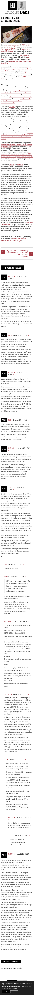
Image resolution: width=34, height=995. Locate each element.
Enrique (17, 12)
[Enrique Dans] (17, 5)
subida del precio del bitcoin (17, 61)
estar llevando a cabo (8, 103)
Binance (12, 107)
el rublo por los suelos (11, 45)
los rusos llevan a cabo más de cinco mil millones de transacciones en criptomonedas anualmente (17, 155)
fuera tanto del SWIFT (8, 49)
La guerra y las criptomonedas (10, 19)
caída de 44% (11, 47)
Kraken (11, 165)
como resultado (24, 55)
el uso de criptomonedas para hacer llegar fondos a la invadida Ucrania (16, 69)
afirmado (20, 165)
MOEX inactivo (26, 45)
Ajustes (14, 992)
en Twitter (26, 73)
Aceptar (6, 992)
